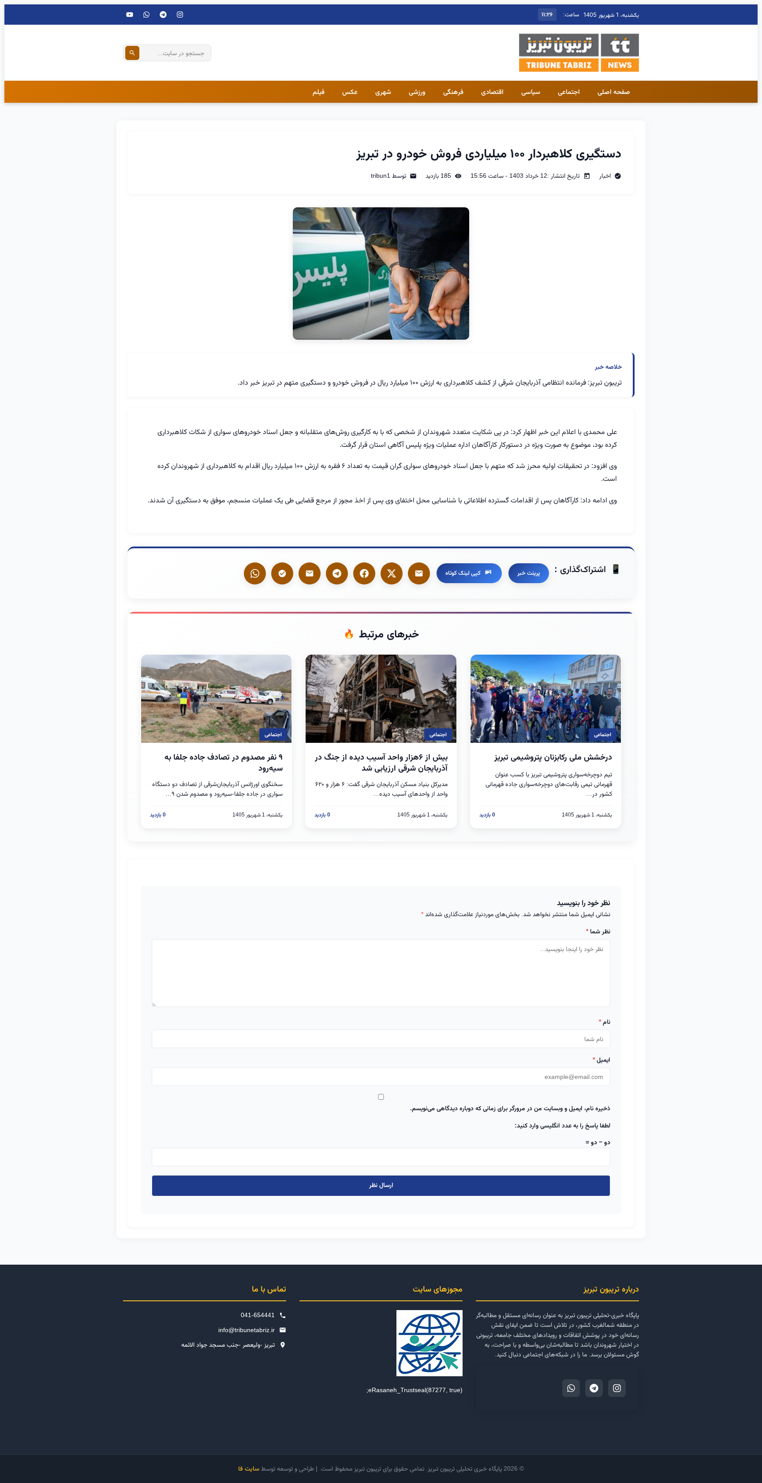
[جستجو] (132, 53)
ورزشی (417, 91)
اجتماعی (569, 91)
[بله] (310, 573)
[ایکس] (392, 573)
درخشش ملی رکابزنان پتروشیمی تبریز (553, 757)
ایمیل (601, 1059)
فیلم (319, 91)
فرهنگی (453, 91)
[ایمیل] (419, 573)
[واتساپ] (255, 573)
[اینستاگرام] (180, 14)
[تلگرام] (163, 14)
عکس (350, 91)
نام (604, 1021)
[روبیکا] (282, 573)
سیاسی (530, 91)
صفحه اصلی (614, 91)
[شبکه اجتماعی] (146, 14)
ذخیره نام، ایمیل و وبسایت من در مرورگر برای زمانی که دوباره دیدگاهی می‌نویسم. (510, 1108)
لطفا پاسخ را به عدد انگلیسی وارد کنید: (562, 1125)
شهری (383, 91)
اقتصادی (492, 91)
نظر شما (598, 931)
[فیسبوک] (364, 573)
